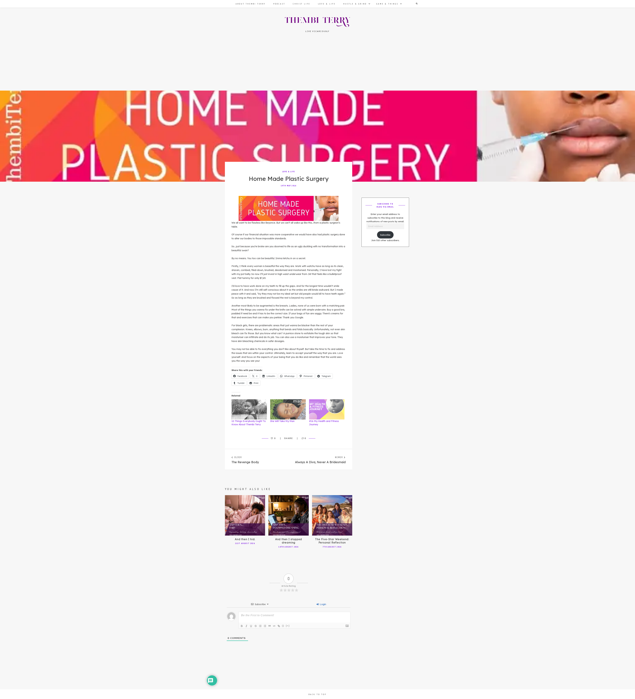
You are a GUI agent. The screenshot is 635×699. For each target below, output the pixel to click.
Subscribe (385, 234)
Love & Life (327, 3)
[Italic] (246, 626)
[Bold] (241, 626)
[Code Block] (274, 626)
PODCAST (279, 3)
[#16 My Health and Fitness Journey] (326, 409)
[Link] (278, 626)
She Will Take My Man (282, 421)
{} (283, 625)
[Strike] (255, 626)
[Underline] (251, 626)
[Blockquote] (269, 626)
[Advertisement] (317, 66)
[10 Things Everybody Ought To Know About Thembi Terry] (249, 409)
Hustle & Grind (355, 3)
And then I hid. (245, 539)
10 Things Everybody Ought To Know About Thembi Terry (249, 423)
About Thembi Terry (250, 3)
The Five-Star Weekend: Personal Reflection (332, 541)
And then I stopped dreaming (288, 541)
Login (322, 604)
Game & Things (387, 3)
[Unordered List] (265, 626)
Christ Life (301, 3)
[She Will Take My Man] (288, 409)
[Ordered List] (260, 626)
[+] (288, 625)
